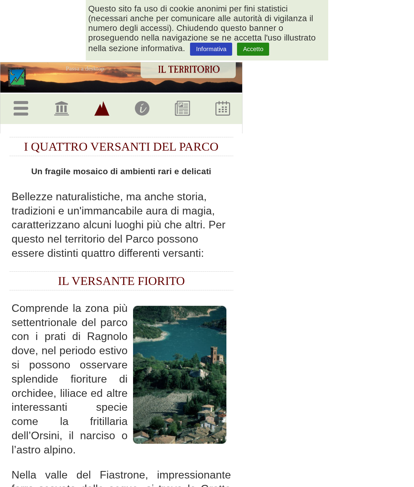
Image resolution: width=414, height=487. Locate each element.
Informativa (211, 49)
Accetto (253, 49)
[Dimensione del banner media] (285, 118)
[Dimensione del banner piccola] (272, 118)
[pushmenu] (22, 105)
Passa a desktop (85, 68)
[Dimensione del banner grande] (299, 118)
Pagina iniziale (19, 77)
